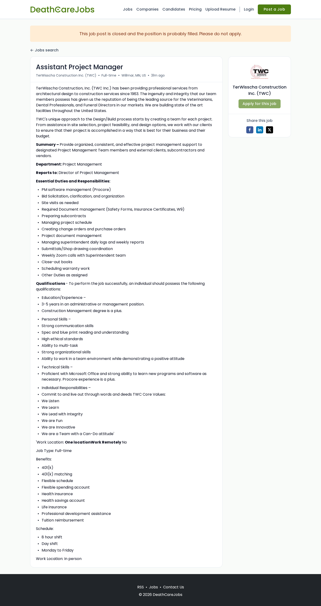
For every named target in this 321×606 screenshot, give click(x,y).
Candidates (173, 9)
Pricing (195, 9)
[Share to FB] (249, 129)
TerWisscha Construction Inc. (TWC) (66, 75)
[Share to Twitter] (269, 129)
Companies (147, 9)
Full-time (109, 75)
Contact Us (173, 587)
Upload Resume (220, 9)
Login (249, 9)
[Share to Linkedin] (259, 129)
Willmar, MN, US (133, 75)
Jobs (128, 9)
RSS (140, 587)
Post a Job (274, 9)
